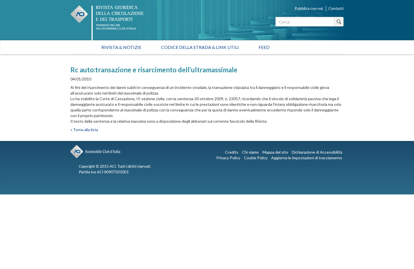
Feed (264, 47)
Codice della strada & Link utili (200, 47)
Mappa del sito (275, 152)
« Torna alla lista (84, 129)
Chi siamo (250, 152)
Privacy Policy (228, 157)
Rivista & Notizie (121, 47)
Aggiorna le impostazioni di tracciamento (306, 157)
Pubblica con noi (309, 8)
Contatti (336, 8)
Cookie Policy (256, 157)
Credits (231, 152)
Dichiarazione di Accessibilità (317, 152)
